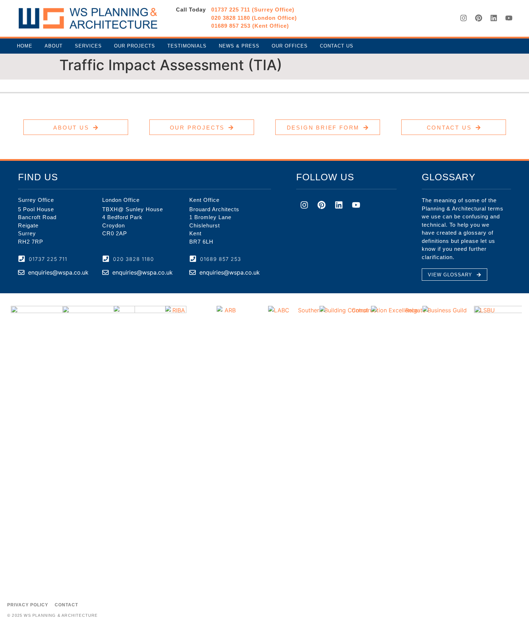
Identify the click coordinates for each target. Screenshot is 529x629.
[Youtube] (509, 18)
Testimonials (187, 46)
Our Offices (290, 46)
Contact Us (336, 46)
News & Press (239, 46)
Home (24, 46)
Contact (66, 604)
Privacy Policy (27, 604)
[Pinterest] (478, 18)
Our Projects (134, 46)
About (54, 46)
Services (88, 46)
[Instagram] (463, 18)
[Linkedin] (494, 18)
